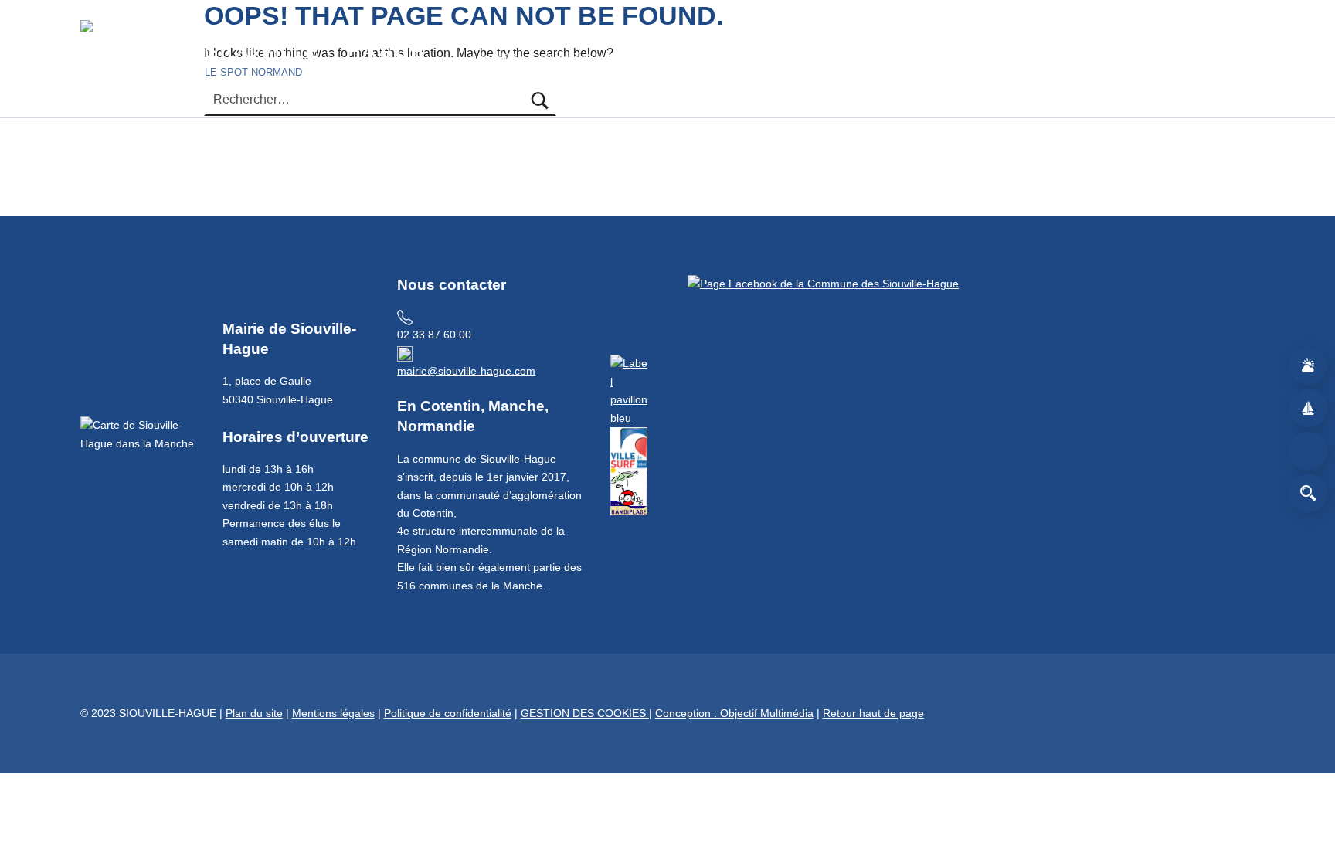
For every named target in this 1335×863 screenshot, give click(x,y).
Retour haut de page (873, 713)
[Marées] (1308, 408)
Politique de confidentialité (447, 713)
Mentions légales (333, 713)
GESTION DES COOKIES (585, 713)
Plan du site (254, 713)
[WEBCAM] (1308, 451)
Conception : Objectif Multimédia (734, 713)
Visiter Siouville (690, 59)
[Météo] (1308, 366)
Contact (972, 59)
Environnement (792, 59)
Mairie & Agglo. (892, 59)
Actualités (497, 59)
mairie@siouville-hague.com (466, 371)
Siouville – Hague (315, 51)
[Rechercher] (1308, 493)
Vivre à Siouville (585, 59)
